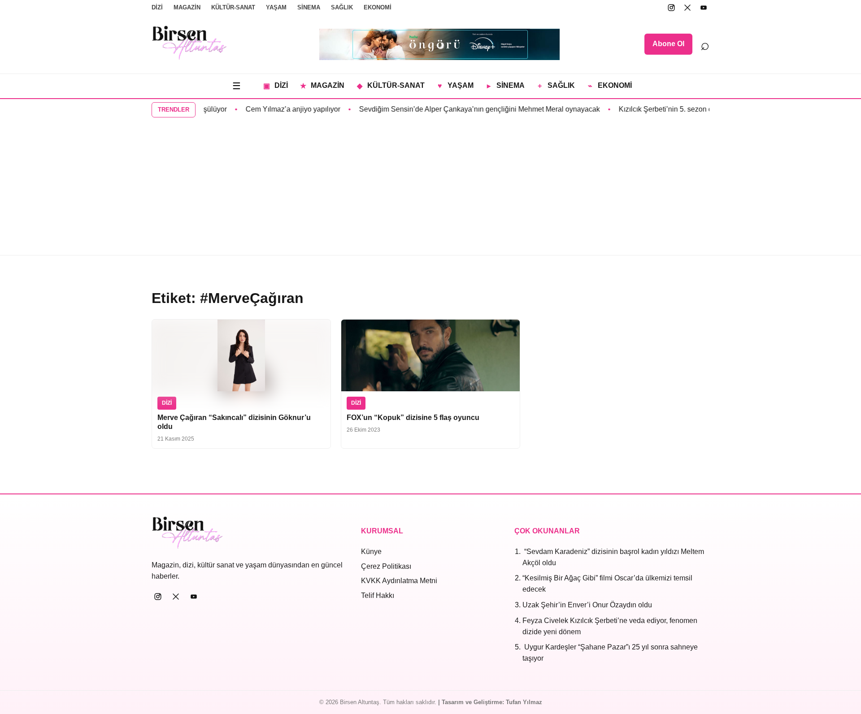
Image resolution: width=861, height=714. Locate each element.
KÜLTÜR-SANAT (233, 7)
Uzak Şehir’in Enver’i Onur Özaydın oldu (587, 605)
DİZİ (157, 7)
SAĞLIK (342, 7)
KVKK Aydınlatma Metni (399, 580)
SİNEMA (308, 7)
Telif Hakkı (377, 595)
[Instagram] (671, 7)
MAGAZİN (187, 7)
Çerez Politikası (386, 566)
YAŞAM (276, 7)
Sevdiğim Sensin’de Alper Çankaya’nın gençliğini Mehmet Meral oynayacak (470, 109)
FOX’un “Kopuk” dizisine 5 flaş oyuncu (413, 417)
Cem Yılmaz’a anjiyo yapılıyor (284, 109)
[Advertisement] (430, 188)
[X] (687, 7)
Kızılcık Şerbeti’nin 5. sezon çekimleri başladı (681, 109)
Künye (371, 551)
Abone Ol (668, 44)
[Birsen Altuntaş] (189, 42)
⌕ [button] (704, 44)
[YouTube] (703, 7)
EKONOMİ (377, 7)
